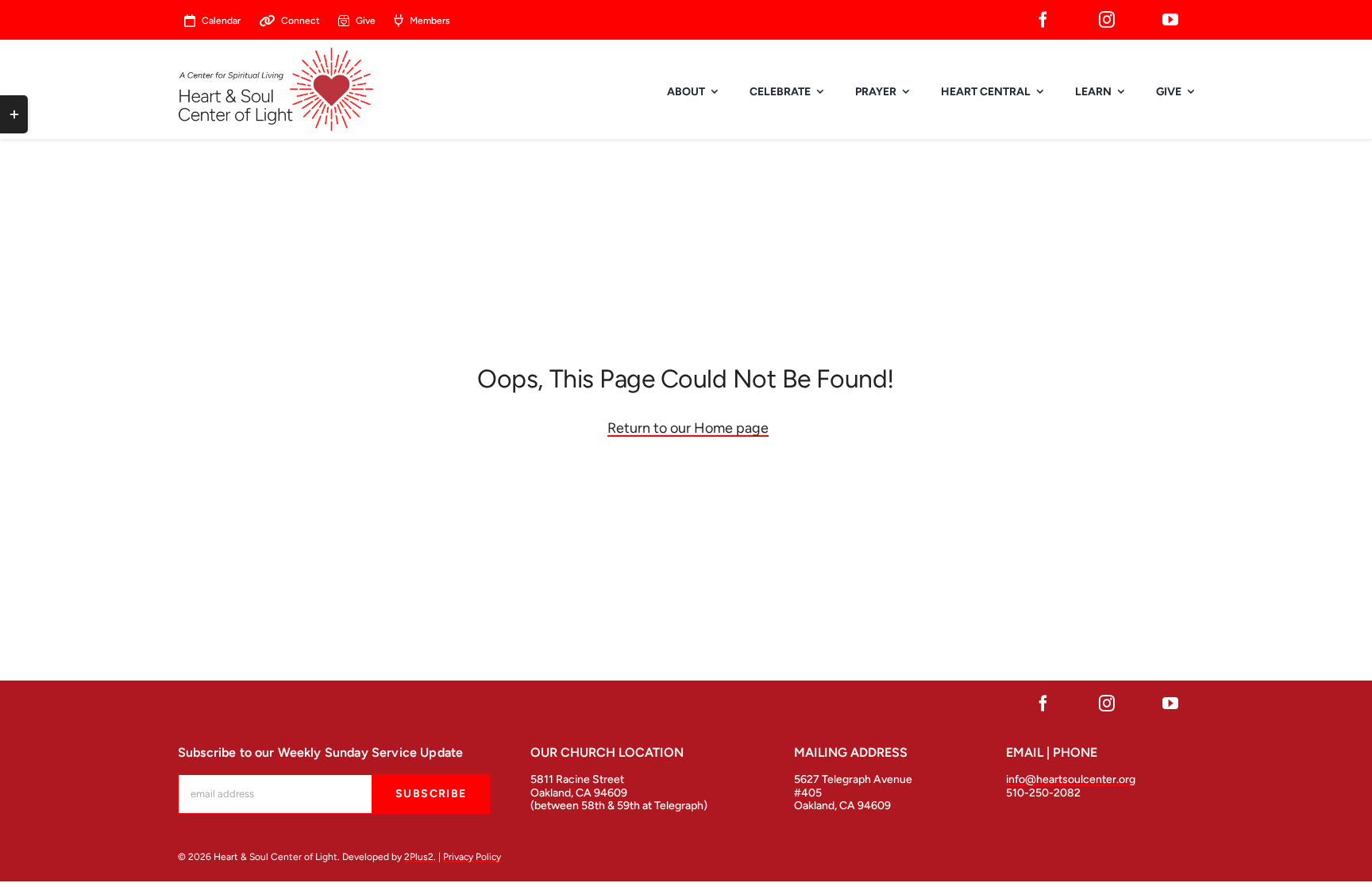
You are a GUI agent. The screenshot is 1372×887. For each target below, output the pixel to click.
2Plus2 (419, 856)
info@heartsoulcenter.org (1070, 779)
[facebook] (1043, 20)
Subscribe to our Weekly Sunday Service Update (320, 752)
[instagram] (1107, 20)
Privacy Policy (472, 856)
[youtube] (1170, 20)
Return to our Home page (688, 428)
